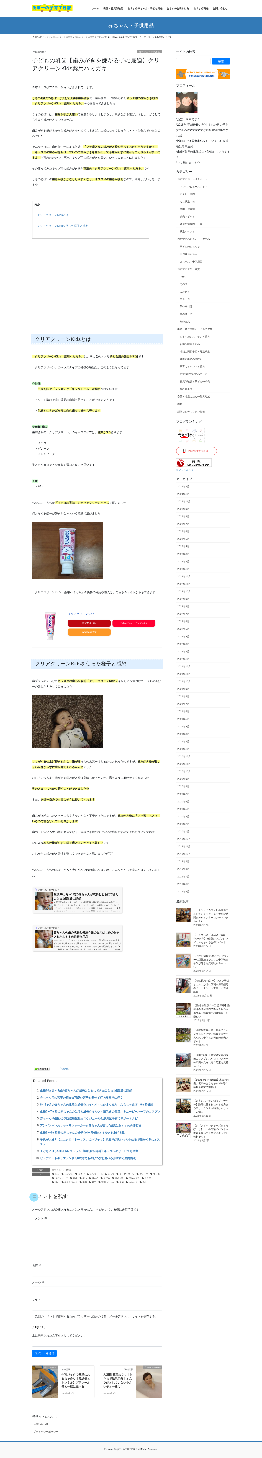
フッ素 (156, 1174)
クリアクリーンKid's (81, 613)
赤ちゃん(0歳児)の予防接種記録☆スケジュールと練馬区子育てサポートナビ (89, 1118)
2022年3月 (183, 644)
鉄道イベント (187, 231)
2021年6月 (183, 711)
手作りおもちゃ (188, 254)
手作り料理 (186, 306)
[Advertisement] (97, 278)
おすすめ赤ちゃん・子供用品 (193, 239)
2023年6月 (183, 531)
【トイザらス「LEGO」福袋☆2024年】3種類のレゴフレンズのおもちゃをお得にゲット (210, 938)
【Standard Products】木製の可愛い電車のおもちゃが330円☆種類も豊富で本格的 (211, 1083)
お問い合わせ (40, 1424)
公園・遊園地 (187, 209)
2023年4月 (183, 546)
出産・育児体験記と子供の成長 (194, 329)
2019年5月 (183, 891)
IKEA (182, 276)
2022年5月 (183, 628)
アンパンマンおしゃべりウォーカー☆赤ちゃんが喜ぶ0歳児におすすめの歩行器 (91, 1125)
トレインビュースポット (193, 186)
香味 (145, 1182)
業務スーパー (187, 314)
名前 (36, 1265)
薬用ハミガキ (107, 1182)
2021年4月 (183, 726)
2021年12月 (184, 666)
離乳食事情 (186, 389)
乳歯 (75, 1178)
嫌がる (95, 1178)
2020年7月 (183, 794)
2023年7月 (183, 523)
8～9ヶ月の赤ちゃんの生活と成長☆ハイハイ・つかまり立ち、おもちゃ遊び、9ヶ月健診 (96, 1104)
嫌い (85, 1178)
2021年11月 (184, 674)
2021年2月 (183, 741)
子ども (107, 1178)
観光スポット (187, 216)
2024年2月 (183, 486)
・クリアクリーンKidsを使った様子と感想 (61, 225)
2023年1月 (183, 569)
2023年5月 (183, 538)
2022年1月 (183, 659)
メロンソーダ (61, 1178)
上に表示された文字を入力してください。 (59, 1335)
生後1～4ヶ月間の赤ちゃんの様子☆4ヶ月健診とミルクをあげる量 (82, 1132)
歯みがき (119, 1178)
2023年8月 (183, 516)
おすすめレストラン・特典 (195, 336)
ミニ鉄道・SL (187, 201)
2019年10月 (184, 853)
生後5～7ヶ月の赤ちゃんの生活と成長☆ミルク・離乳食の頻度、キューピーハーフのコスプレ (100, 1111)
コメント (39, 1218)
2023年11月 (184, 501)
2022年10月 (184, 591)
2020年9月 (183, 778)
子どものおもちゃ (190, 246)
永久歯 (148, 1178)
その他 (183, 284)
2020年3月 (183, 816)
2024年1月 (183, 494)
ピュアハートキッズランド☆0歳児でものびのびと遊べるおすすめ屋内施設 (88, 1158)
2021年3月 (183, 734)
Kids (57, 1174)
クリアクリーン (126, 1174)
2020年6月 (183, 801)
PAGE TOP (253, 1411)
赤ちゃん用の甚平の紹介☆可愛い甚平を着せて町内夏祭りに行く (81, 1097)
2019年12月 (184, 839)
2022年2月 (183, 651)
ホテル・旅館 (187, 194)
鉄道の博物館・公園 (191, 224)
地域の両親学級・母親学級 (195, 351)
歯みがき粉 (134, 1178)
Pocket (64, 1068)
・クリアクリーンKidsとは (51, 215)
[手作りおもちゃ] (45, 1378)
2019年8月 (183, 868)
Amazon (86, 632)
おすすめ (69, 1174)
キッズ (111, 1174)
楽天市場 (86, 623)
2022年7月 (183, 613)
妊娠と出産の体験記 (191, 359)
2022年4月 (183, 636)
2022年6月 (183, 621)
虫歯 (121, 1182)
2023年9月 (183, 509)
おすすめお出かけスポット (192, 179)
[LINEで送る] (42, 1068)
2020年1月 (183, 831)
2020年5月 (183, 809)
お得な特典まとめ (190, 344)
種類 (85, 1182)
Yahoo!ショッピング (131, 623)
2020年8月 (183, 786)
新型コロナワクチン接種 (191, 411)
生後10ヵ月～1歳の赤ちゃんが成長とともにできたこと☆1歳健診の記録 (86, 1090)
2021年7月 (183, 703)
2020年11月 (184, 764)
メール (38, 1282)
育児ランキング (185, 470)
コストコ (185, 299)
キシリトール (96, 1174)
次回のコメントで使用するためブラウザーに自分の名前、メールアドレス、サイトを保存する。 (96, 1316)
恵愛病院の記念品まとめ (193, 374)
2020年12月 (184, 756)
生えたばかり (71, 1182)
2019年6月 (183, 884)
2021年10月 (184, 681)
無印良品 (185, 321)
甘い (57, 1182)
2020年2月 (183, 824)
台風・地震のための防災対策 (193, 396)
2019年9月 (183, 861)
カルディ (185, 291)
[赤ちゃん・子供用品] (149, 1378)
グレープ (144, 1174)
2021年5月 (183, 719)
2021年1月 (183, 749)
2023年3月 (183, 554)
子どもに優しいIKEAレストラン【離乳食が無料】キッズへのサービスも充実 (89, 1151)
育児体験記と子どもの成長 (195, 381)
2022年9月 (183, 598)
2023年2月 (183, 561)
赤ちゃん (133, 1182)
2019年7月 (183, 876)
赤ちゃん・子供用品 (149, 51)
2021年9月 (183, 688)
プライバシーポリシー (45, 1431)
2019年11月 (184, 846)
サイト (36, 1299)
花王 (94, 1182)
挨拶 (179, 404)
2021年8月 (183, 696)
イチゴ (81, 1174)
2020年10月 (184, 771)
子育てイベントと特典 (192, 366)
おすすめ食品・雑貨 (188, 269)
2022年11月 (184, 584)
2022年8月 (183, 606)
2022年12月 (184, 576)
